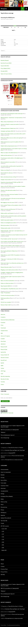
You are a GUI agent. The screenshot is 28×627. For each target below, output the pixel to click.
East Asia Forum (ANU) (6, 63)
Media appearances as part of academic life (11, 141)
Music (2, 504)
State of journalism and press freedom (9, 194)
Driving (2, 477)
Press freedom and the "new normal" (9, 238)
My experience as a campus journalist (14, 459)
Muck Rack (3, 341)
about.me (3, 314)
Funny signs (3, 483)
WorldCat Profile (5, 379)
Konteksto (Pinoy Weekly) (7, 496)
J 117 (2, 534)
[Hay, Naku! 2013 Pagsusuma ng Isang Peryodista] (22, 88)
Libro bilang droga (5, 437)
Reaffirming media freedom (7, 220)
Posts (2, 394)
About (2, 563)
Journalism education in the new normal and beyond (13, 198)
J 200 (2, 542)
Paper (2, 292)
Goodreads (3, 328)
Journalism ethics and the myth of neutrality (11, 166)
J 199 (2, 539)
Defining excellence (5, 298)
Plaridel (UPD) (4, 71)
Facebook (3, 322)
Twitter (2, 368)
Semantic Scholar (5, 357)
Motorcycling (4, 501)
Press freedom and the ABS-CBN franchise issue (12, 241)
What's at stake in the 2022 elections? (9, 152)
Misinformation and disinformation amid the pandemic (13, 216)
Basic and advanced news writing (8, 176)
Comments (6, 394)
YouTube (3, 381)
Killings (2, 493)
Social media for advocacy (7, 172)
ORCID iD (3, 344)
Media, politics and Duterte (7, 213)
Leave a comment (9, 19)
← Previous (5, 27)
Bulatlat (2, 474)
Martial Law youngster (6, 302)
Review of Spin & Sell (5, 304)
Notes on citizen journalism (7, 283)
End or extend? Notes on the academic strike (11, 205)
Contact (2, 566)
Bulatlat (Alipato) (5, 60)
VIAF (2, 373)
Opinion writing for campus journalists (10, 124)
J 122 (2, 536)
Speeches (3, 515)
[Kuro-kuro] (14, 88)
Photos (2, 509)
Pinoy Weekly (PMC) (5, 68)
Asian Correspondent (6, 472)
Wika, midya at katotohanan (7, 121)
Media (2, 499)
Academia (3, 317)
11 (25, 27)
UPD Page (3, 371)
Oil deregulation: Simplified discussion (10, 288)
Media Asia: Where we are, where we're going (11, 137)
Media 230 (3, 550)
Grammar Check (4, 485)
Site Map (3, 574)
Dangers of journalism (6, 179)
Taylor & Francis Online (6, 73)
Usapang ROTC (12, 453)
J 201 (2, 545)
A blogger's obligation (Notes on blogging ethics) (12, 272)
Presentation (7, 292)
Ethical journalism (5, 225)
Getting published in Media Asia (8, 128)
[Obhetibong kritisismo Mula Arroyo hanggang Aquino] (6, 88)
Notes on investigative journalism (8, 222)
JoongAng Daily (4, 491)
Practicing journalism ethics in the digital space (12, 158)
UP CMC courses (5, 526)
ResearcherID (4, 346)
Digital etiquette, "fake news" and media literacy (12, 230)
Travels (2, 523)
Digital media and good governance (9, 146)
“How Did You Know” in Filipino (15, 447)
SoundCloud (3, 360)
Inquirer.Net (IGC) (5, 65)
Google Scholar (4, 330)
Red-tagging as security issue (7, 202)
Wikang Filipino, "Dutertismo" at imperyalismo (11, 117)
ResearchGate (4, 349)
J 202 (2, 547)
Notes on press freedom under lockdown (10, 245)
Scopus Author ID (5, 354)
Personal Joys (4, 507)
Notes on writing (5, 170)
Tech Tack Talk (4, 520)
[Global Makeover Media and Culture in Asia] (18, 99)
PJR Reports (3, 512)
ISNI (2, 333)
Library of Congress (5, 336)
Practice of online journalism (7, 295)
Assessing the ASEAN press (8, 17)
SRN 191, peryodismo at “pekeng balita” (10, 429)
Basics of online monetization (7, 280)
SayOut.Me (3, 352)
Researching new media (6, 267)
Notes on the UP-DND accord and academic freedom (13, 186)
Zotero (2, 384)
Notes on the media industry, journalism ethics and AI (13, 133)
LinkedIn (3, 338)
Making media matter (6, 228)
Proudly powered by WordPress (13, 625)
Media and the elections (6, 155)
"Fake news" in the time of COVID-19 (9, 259)
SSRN (2, 365)
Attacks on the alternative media (8, 190)
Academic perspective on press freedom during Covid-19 (14, 234)
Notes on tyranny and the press (8, 209)
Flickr (2, 325)
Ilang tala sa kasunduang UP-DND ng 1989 (10, 182)
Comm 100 (4, 528)
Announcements (4, 469)
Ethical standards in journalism (8, 162)
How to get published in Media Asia (9, 251)
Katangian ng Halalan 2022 (7, 131)
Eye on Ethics (4, 480)
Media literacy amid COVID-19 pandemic (10, 255)
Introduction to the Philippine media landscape (11, 113)
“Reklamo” (3, 432)
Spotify (2, 363)
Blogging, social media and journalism (9, 269)
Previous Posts (4, 569)
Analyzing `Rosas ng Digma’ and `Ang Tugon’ (15, 450)
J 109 (2, 531)
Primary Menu (26, 8)
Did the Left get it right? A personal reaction (11, 276)
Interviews (3, 488)
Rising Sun (4, 9)
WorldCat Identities (5, 376)
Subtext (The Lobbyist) (6, 518)
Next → (14, 30)
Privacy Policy (4, 571)
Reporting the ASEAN (6, 286)
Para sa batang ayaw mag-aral (7, 435)
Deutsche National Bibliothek (7, 319)
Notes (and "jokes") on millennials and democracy (12, 263)
